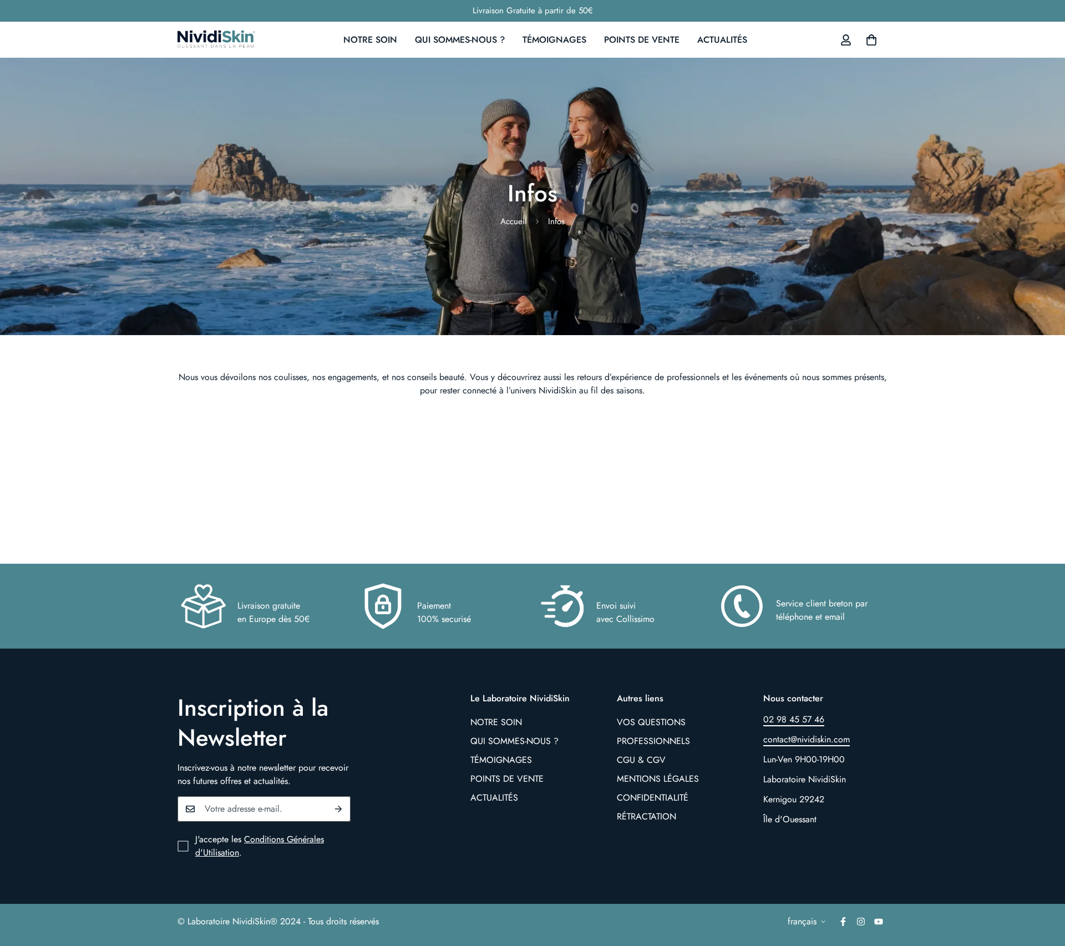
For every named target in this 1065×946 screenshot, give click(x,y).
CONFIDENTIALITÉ (652, 797)
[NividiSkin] (216, 40)
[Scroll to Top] (1043, 885)
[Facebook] (843, 921)
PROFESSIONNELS (653, 741)
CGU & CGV (641, 759)
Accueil (513, 221)
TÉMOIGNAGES (554, 39)
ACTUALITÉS (722, 39)
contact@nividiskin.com (806, 739)
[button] (871, 40)
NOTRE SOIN (370, 39)
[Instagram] (860, 921)
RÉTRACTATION (646, 816)
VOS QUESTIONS (651, 722)
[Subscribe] (338, 809)
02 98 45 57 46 (793, 719)
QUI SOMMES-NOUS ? (460, 39)
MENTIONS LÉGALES (658, 778)
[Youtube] (878, 921)
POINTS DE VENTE (641, 39)
